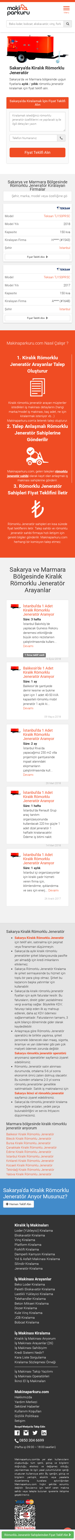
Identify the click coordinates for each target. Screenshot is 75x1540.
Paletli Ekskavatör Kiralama (35, 1289)
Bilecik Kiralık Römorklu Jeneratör (28, 1138)
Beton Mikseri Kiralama (32, 1303)
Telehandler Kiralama (30, 1299)
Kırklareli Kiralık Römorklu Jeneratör (30, 1161)
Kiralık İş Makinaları (32, 1225)
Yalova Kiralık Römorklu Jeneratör (28, 1174)
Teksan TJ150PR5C (57, 216)
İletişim (20, 1421)
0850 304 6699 (31, 1440)
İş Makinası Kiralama (32, 1333)
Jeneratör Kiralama (29, 1268)
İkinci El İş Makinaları (30, 1381)
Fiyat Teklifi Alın (37, 152)
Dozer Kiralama (26, 1308)
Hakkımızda (23, 1397)
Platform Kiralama (28, 1245)
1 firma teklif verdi (34, 655)
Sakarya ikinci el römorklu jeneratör (39, 1093)
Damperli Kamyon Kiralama (35, 1254)
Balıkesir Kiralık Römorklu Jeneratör (30, 1134)
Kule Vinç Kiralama (28, 1313)
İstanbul (64, 248)
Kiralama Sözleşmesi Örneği (35, 1362)
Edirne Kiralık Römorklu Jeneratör (28, 1152)
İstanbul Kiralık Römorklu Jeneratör (30, 1156)
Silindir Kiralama (27, 1264)
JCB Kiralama (25, 1318)
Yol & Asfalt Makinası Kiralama (37, 1259)
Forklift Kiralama (27, 1249)
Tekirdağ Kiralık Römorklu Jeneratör (30, 1170)
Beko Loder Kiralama (30, 1284)
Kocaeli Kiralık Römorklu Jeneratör (29, 1165)
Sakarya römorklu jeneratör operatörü (40, 1053)
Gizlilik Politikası (27, 1416)
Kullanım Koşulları (28, 1411)
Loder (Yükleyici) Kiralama (34, 1230)
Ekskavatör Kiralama (30, 1235)
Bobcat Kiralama (27, 1322)
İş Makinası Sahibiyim (31, 1348)
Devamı (28, 646)
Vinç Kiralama (25, 1240)
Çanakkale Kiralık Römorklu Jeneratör (31, 1147)
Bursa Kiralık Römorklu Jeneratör (28, 1143)
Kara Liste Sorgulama (30, 1357)
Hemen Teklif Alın (20, 1204)
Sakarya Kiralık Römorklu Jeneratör (39, 938)
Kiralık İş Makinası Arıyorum (35, 1338)
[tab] (37, 103)
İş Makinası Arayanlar (33, 1279)
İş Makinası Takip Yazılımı (34, 1371)
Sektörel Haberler (27, 1406)
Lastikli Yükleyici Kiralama (34, 1294)
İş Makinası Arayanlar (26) (34, 1343)
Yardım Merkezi (26, 1402)
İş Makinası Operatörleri (32, 1376)
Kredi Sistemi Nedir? (29, 1353)
